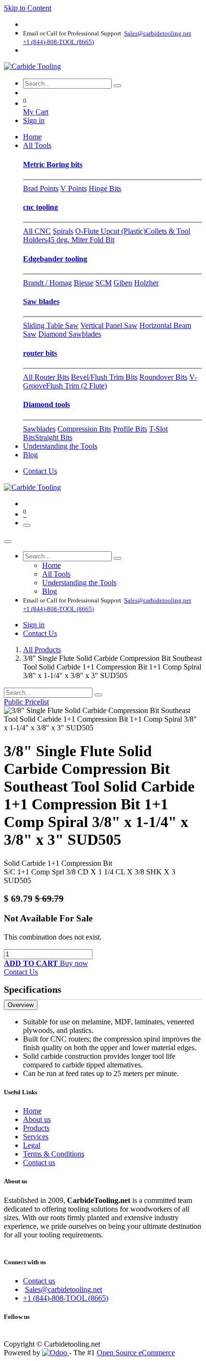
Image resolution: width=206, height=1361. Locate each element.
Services (35, 1137)
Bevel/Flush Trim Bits (104, 377)
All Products (42, 650)
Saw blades (41, 301)
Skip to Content (27, 8)
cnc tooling (40, 207)
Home (32, 1111)
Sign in (34, 120)
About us (37, 1119)
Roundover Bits (163, 377)
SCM (103, 283)
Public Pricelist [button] (26, 702)
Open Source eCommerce (136, 1353)
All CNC (37, 231)
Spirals (63, 231)
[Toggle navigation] (27, 525)
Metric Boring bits (52, 164)
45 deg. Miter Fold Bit (80, 240)
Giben (123, 283)
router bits (40, 353)
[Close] (7, 541)
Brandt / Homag (47, 283)
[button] (32, 963)
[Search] (117, 85)
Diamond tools (46, 404)
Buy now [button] (74, 963)
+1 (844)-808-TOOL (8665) (65, 1298)
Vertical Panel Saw (108, 325)
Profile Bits (130, 429)
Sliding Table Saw (51, 325)
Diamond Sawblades (69, 334)
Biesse (83, 283)
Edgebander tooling (55, 259)
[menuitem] (32, 137)
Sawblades (39, 429)
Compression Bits (84, 429)
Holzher (146, 283)
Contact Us (40, 471)
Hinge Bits (105, 188)
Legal (31, 1145)
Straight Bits (53, 437)
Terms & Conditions (53, 1154)
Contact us (39, 1162)
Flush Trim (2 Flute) (76, 386)
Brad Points (40, 188)
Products (36, 1128)
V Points (73, 188)
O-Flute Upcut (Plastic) (110, 231)
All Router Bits (46, 377)
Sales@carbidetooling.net (63, 1289)
